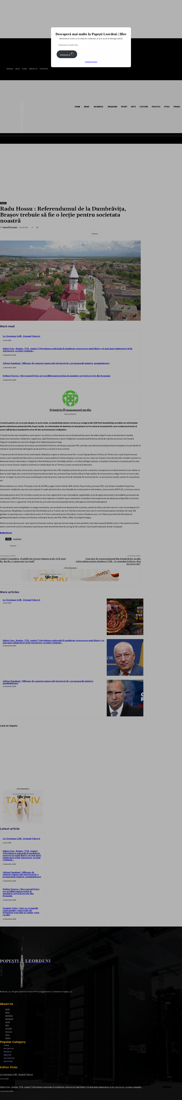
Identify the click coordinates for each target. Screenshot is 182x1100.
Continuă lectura (91, 62)
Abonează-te (65, 55)
